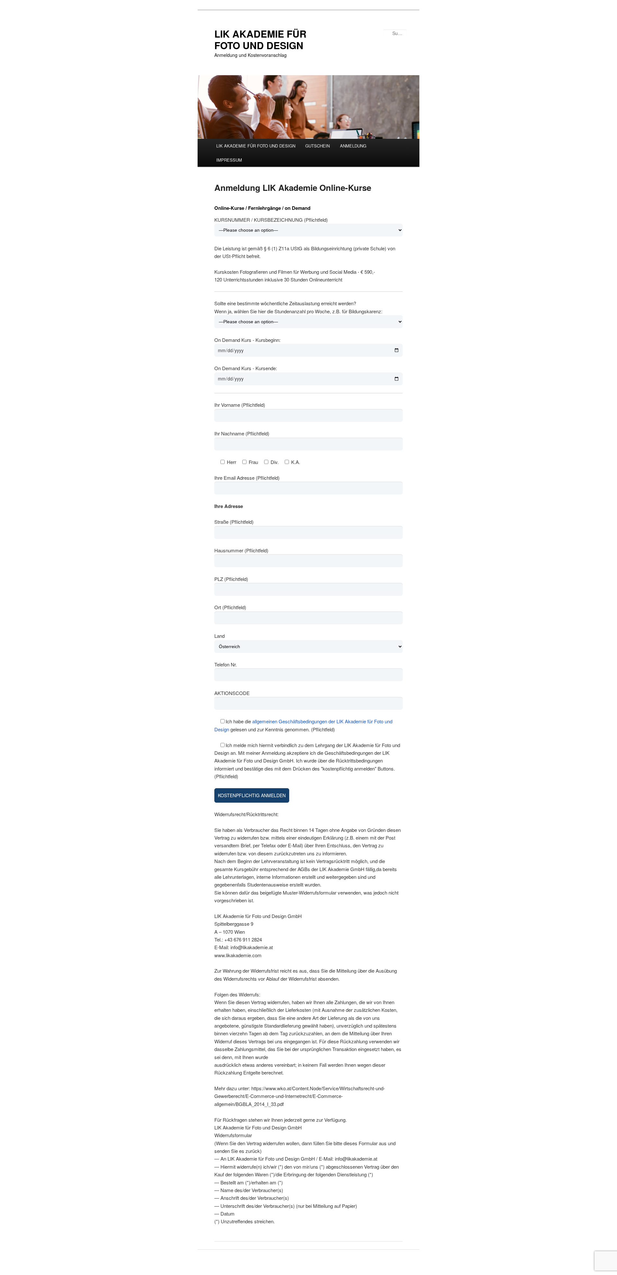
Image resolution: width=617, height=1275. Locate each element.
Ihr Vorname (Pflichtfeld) (239, 404)
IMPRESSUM (229, 160)
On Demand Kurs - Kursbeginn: (247, 339)
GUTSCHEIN (317, 146)
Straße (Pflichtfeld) (234, 521)
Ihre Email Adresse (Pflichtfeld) (247, 477)
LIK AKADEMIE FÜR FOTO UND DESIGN (260, 39)
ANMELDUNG (353, 146)
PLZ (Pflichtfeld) (231, 578)
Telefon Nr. (225, 664)
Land (219, 635)
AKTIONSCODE (232, 693)
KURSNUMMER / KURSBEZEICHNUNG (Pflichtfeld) (271, 219)
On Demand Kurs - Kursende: (245, 368)
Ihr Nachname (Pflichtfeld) (241, 433)
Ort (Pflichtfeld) (230, 607)
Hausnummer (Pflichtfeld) (241, 550)
